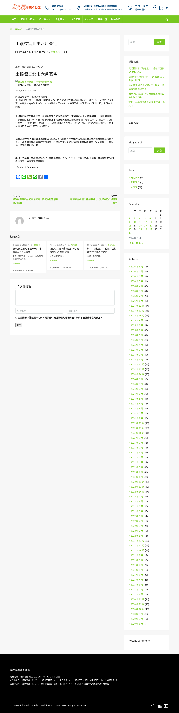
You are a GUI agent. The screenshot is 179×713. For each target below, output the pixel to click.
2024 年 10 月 (137, 374)
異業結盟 (102, 19)
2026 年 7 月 (137, 271)
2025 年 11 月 (137, 310)
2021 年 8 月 (137, 560)
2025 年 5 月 (137, 340)
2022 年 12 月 (137, 481)
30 (130, 232)
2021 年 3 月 (137, 584)
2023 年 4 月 (137, 462)
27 (150, 229)
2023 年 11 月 (137, 428)
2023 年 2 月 (137, 472)
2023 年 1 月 (137, 477)
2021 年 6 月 (137, 570)
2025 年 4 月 (137, 344)
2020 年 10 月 (137, 609)
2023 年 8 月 (137, 442)
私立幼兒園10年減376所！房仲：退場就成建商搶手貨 (146, 86)
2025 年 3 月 (137, 349)
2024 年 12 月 (137, 364)
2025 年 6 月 (137, 335)
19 (145, 225)
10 (135, 222)
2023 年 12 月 (137, 423)
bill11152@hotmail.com (61, 9)
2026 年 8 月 (137, 266)
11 (140, 222)
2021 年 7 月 (137, 565)
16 (130, 225)
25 (140, 229)
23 (130, 229)
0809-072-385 (57, 6)
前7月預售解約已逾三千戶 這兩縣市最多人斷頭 (27, 250)
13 (150, 222)
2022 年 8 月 (137, 501)
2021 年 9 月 (137, 555)
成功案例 (135, 177)
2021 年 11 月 (137, 545)
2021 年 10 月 (137, 550)
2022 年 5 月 (137, 516)
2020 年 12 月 (137, 599)
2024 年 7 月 (137, 388)
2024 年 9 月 (137, 379)
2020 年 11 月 (137, 604)
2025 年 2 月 (137, 354)
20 (150, 225)
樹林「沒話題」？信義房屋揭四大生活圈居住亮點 (101, 250)
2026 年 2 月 (137, 296)
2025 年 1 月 (137, 359)
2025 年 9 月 (137, 320)
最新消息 (43, 19)
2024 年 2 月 (137, 413)
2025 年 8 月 (137, 325)
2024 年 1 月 (137, 418)
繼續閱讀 (16, 263)
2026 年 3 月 (137, 291)
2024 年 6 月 (137, 393)
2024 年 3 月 (137, 408)
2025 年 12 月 (137, 305)
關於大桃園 (26, 19)
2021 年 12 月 (137, 540)
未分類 (134, 187)
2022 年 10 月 (137, 491)
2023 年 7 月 (137, 447)
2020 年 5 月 (137, 623)
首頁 (14, 19)
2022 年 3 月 (137, 525)
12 (145, 222)
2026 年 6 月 (137, 276)
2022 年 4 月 (137, 521)
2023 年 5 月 (137, 457)
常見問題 (75, 19)
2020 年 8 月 (137, 618)
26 (145, 229)
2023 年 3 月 (137, 467)
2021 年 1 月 (137, 594)
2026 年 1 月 (137, 300)
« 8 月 (131, 243)
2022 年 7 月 (137, 506)
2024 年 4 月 (137, 403)
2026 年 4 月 (137, 286)
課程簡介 (59, 19)
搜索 (159, 42)
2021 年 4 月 (137, 579)
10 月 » (139, 243)
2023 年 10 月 (137, 433)
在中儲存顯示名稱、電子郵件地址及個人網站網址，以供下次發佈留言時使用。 (60, 317)
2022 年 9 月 (137, 496)
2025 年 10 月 (137, 315)
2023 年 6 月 (137, 452)
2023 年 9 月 (137, 437)
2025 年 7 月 (137, 330)
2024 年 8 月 (137, 384)
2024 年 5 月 (137, 398)
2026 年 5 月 (137, 281)
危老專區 (89, 19)
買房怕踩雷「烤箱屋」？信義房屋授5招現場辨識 (64, 250)
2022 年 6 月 (137, 511)
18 (140, 225)
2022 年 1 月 (137, 535)
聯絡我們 (115, 19)
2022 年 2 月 (137, 530)
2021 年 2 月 (137, 589)
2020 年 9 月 (137, 614)
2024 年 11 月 (137, 369)
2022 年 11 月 (137, 486)
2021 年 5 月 (137, 574)
